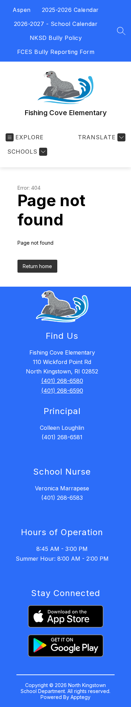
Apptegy (80, 697)
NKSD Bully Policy (56, 37)
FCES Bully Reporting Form (56, 51)
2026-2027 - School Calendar (56, 23)
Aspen (22, 9)
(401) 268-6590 (62, 390)
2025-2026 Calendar (70, 9)
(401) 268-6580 (62, 380)
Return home (37, 266)
